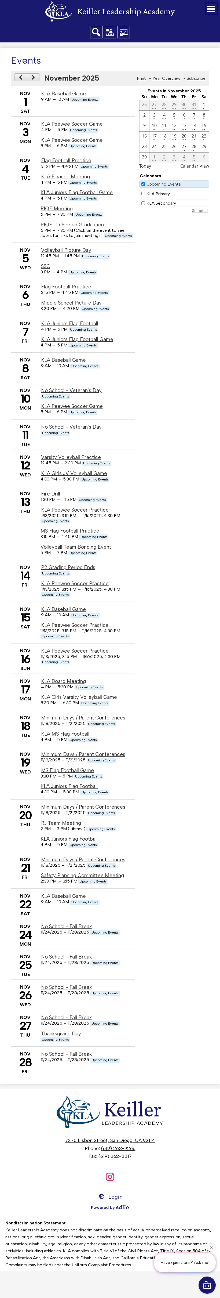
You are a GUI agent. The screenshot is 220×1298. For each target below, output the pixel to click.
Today (145, 166)
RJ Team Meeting (61, 823)
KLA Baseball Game (63, 94)
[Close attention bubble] (211, 1248)
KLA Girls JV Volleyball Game (74, 473)
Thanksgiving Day (61, 1034)
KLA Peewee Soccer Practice (75, 510)
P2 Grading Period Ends (68, 567)
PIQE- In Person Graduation (72, 225)
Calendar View (194, 166)
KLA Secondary (161, 203)
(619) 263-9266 (118, 1148)
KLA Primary (158, 193)
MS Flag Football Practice (70, 531)
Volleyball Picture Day (66, 250)
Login (115, 1197)
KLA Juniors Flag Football (69, 323)
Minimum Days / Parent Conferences (83, 718)
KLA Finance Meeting (65, 176)
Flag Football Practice (66, 160)
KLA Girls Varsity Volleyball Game (79, 697)
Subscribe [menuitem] (196, 78)
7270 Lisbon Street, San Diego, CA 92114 (110, 1140)
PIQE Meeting (57, 208)
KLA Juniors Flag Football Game (77, 192)
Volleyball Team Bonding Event (76, 547)
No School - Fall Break (66, 926)
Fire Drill (50, 494)
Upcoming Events (163, 184)
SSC (45, 266)
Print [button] (141, 78)
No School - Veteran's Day (71, 390)
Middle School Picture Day (71, 303)
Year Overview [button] (166, 78)
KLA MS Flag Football (65, 734)
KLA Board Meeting (63, 681)
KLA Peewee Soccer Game (72, 124)
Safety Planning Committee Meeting (82, 875)
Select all (200, 210)
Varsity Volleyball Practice (71, 457)
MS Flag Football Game (67, 770)
